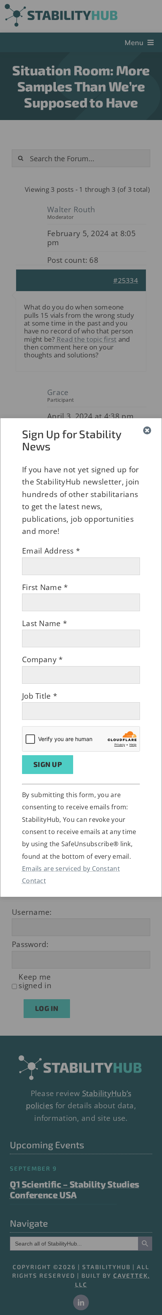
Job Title (39, 696)
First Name (45, 587)
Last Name (44, 623)
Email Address (51, 551)
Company (42, 659)
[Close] (147, 430)
